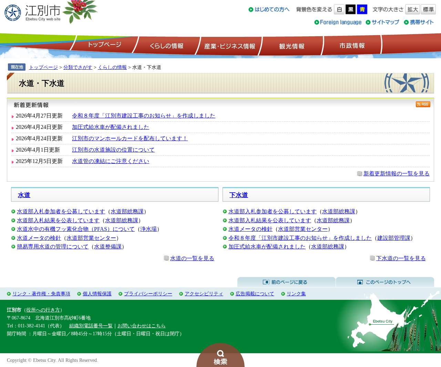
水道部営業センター (91, 238)
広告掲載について (255, 293)
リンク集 (296, 293)
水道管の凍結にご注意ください (110, 161)
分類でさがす (77, 67)
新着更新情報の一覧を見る (396, 173)
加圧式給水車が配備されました (110, 127)
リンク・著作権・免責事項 (41, 293)
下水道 (238, 195)
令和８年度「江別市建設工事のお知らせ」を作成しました (143, 116)
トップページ (103, 45)
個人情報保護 (97, 293)
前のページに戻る (286, 282)
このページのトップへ (385, 282)
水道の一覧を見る (192, 258)
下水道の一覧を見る (401, 258)
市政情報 (351, 45)
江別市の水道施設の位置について (113, 150)
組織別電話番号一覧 (91, 325)
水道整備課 (108, 246)
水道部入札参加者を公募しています (61, 211)
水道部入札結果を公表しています (58, 220)
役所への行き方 (43, 310)
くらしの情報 (166, 45)
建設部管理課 (393, 238)
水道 (24, 195)
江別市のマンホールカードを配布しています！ (130, 138)
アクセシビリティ (204, 293)
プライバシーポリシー (148, 293)
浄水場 (148, 229)
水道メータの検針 (39, 238)
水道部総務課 (127, 211)
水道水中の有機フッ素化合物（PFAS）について (76, 229)
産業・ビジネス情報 (228, 45)
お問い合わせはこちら (141, 325)
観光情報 (291, 45)
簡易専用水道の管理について (53, 246)
